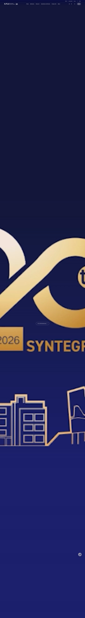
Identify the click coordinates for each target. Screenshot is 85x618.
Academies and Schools (45, 3)
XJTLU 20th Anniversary (42, 323)
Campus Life (54, 3)
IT (77, 1)
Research (37, 3)
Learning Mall (70, 1)
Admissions (32, 3)
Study (27, 3)
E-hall (80, 1)
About (59, 3)
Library (75, 1)
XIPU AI (66, 1)
